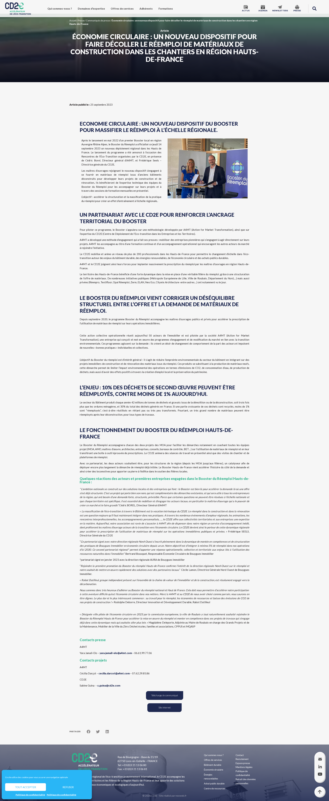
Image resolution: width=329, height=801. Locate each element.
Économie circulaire (213, 769)
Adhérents (146, 8)
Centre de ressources (214, 788)
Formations (166, 8)
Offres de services (122, 8)
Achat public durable (214, 783)
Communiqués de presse (98, 20)
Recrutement (242, 759)
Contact (240, 755)
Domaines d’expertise (91, 8)
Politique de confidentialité (30, 794)
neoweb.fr (180, 795)
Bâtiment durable (212, 765)
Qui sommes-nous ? (59, 8)
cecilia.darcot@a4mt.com (114, 673)
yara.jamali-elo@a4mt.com (116, 652)
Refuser (68, 787)
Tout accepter (25, 787)
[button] (314, 8)
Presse (81, 20)
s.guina (108, 685)
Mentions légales (244, 767)
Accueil (72, 20)
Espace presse (243, 763)
